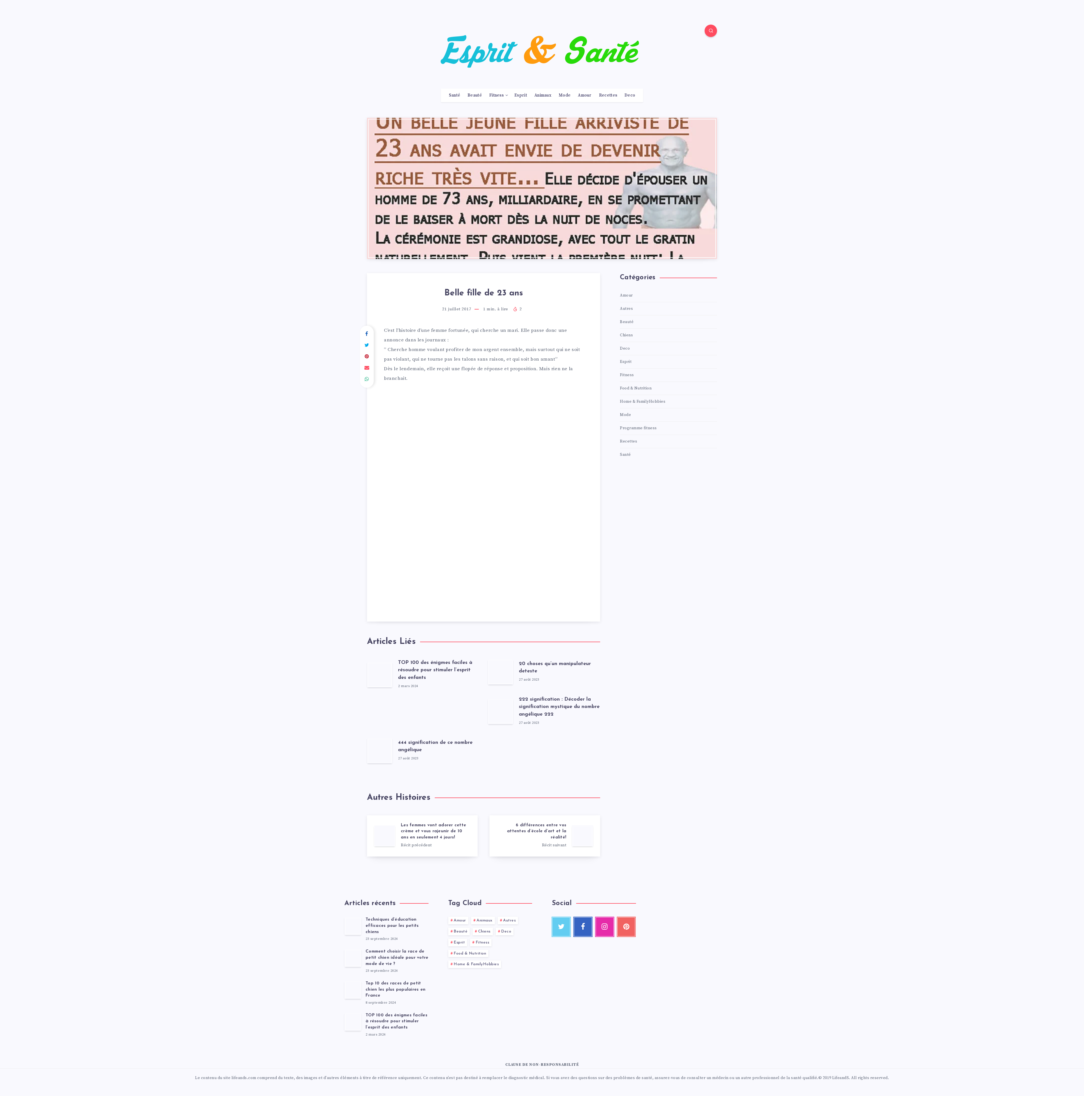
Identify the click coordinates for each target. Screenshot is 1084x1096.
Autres (626, 308)
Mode (565, 95)
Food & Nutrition (636, 388)
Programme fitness (638, 428)
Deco (629, 95)
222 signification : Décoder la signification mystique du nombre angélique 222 (559, 707)
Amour (585, 95)
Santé (454, 95)
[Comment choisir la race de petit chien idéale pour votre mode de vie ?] (352, 958)
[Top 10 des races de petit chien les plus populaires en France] (352, 990)
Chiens (626, 335)
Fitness (496, 95)
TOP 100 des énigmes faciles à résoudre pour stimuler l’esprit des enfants (435, 670)
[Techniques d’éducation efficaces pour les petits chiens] (352, 926)
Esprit (520, 95)
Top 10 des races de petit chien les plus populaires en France (395, 989)
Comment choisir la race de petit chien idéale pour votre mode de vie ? (397, 957)
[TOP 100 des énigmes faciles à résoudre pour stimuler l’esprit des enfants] (352, 1022)
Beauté (474, 95)
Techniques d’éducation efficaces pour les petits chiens (392, 926)
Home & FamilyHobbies (642, 401)
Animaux (542, 95)
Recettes (608, 95)
